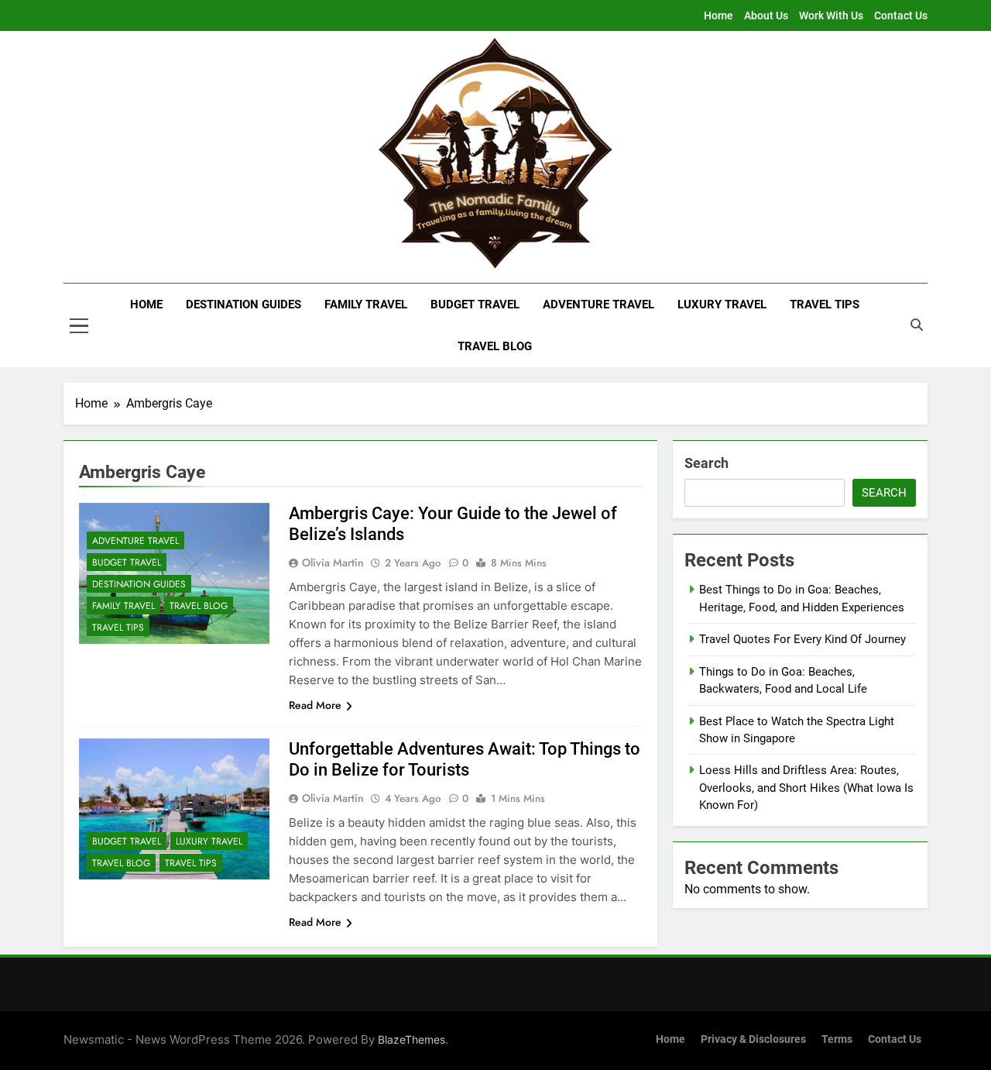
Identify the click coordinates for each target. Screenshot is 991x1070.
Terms (836, 1039)
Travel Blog (495, 346)
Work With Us (831, 15)
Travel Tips (824, 304)
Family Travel (365, 304)
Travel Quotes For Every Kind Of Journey (802, 639)
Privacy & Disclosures (753, 1039)
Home (718, 15)
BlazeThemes (411, 1039)
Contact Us (901, 15)
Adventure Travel (598, 304)
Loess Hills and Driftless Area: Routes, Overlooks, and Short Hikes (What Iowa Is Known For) (806, 787)
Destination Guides (243, 304)
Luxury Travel (721, 304)
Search (706, 463)
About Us (766, 15)
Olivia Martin (333, 562)
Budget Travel (475, 304)
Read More (315, 705)
